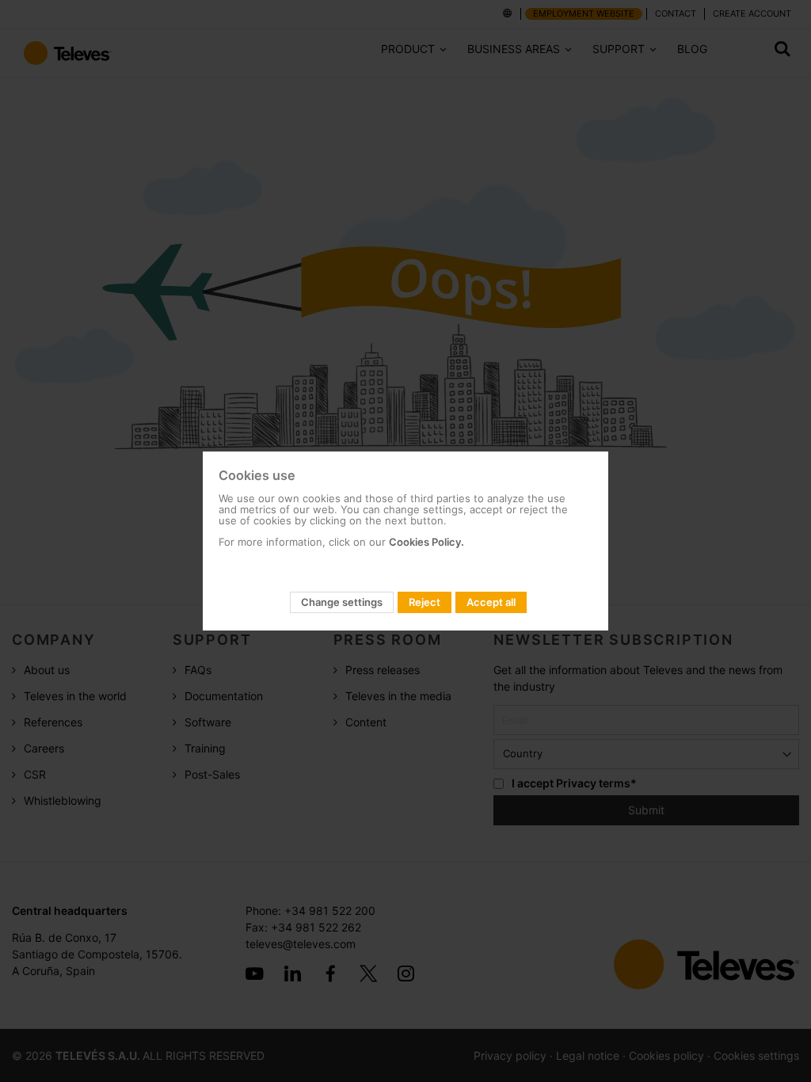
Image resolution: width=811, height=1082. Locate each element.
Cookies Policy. (426, 541)
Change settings (342, 602)
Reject (424, 602)
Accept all (491, 602)
